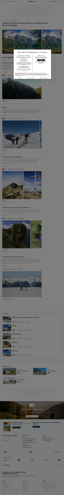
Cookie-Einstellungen (43, 77)
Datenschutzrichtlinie (30, 77)
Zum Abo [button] (41, 60)
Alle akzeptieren (24, 60)
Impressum (20, 77)
